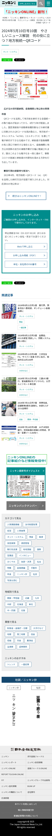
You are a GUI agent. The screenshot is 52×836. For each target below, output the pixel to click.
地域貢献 (27, 549)
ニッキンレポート (8, 762)
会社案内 (31, 792)
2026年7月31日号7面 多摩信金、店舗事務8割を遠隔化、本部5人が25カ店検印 (33, 405)
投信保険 (11, 543)
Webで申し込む (25, 246)
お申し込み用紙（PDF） (25, 255)
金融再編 (21, 567)
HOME (5, 17)
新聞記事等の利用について (26, 815)
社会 (39, 561)
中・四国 (11, 610)
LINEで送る (7, 60)
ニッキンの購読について (11, 792)
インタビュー (25, 555)
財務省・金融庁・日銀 (17, 628)
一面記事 (22, 327)
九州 (37, 598)
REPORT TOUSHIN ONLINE (12, 774)
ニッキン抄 (22, 574)
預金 (21, 322)
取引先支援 (12, 549)
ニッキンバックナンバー (23, 505)
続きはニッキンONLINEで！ (27, 196)
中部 (9, 604)
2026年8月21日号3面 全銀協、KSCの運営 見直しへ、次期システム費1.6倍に (34, 338)
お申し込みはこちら (27, 3)
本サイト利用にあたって (26, 804)
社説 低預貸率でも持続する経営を (38, 704)
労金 (19, 640)
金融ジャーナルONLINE (37, 768)
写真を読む (12, 580)
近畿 (27, 598)
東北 (31, 604)
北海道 (20, 604)
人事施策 (21, 530)
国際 (39, 549)
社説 (35, 574)
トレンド (11, 664)
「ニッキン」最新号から (18, 17)
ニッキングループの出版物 (38, 780)
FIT (2, 780)
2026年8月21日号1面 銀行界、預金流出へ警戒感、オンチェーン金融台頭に (34, 308)
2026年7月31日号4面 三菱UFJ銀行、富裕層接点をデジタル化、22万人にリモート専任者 (34, 381)
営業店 (10, 555)
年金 (9, 574)
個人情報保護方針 (26, 809)
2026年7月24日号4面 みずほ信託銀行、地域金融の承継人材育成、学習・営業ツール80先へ (34, 430)
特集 (9, 567)
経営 (9, 530)
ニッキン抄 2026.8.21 (14, 709)
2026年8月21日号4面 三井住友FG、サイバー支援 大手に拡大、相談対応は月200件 (33, 357)
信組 (9, 640)
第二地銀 (21, 634)
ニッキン (5, 756)
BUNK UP (31, 786)
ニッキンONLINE (8, 768)
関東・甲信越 (32, 419)
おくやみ (11, 561)
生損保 (10, 646)
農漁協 (30, 640)
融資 (41, 536)
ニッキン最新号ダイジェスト (25, 470)
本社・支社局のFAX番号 (25, 264)
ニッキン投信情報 (34, 762)
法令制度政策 (31, 524)
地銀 (9, 634)
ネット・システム (37, 17)
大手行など (23, 370)
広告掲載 (5, 798)
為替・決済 (26, 561)
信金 (21, 419)
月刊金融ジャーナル (35, 756)
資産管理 (25, 543)
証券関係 (23, 646)
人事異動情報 (13, 524)
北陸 (23, 610)
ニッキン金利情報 (8, 786)
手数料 (34, 567)
